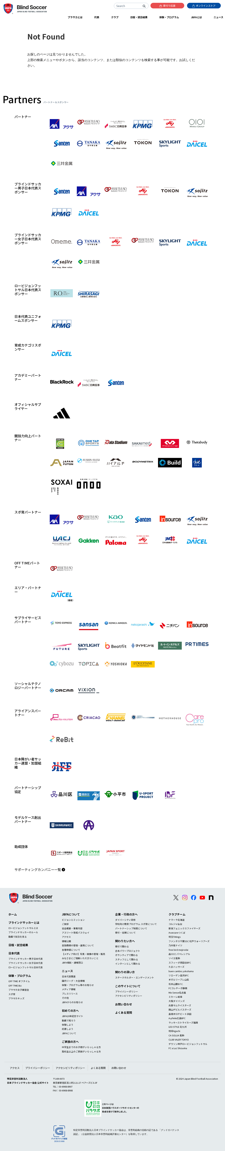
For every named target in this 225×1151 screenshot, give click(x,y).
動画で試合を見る (17, 936)
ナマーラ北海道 (177, 919)
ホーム (12, 914)
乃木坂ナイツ (175, 945)
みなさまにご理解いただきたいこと (80, 958)
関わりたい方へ (125, 941)
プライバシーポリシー (126, 991)
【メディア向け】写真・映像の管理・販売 (83, 954)
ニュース (67, 971)
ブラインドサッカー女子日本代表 (25, 963)
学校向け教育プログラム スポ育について (136, 924)
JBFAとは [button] (196, 17)
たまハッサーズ (176, 966)
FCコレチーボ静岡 (178, 988)
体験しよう (67, 1024)
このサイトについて (127, 986)
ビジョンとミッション (73, 919)
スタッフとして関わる (126, 959)
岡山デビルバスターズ (180, 1009)
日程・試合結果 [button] (138, 17)
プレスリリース (70, 993)
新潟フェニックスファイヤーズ (184, 928)
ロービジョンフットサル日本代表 (25, 967)
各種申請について (71, 949)
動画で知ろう (69, 1020)
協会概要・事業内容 (72, 928)
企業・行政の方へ (126, 914)
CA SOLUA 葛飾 (176, 1035)
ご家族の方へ (70, 1041)
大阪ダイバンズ (177, 1001)
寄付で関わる (122, 946)
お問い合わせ (123, 1004)
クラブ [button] (114, 17)
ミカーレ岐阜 (175, 996)
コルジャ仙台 (175, 924)
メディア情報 (68, 989)
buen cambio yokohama (181, 971)
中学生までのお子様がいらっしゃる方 (81, 1047)
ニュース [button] (218, 17)
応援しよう (67, 1029)
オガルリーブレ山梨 (179, 979)
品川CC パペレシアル (179, 954)
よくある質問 (123, 1012)
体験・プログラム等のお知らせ (78, 985)
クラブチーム (177, 914)
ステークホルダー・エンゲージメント (134, 977)
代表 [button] (96, 17)
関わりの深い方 (125, 972)
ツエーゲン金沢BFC (179, 975)
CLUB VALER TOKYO (179, 1039)
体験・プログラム (19, 976)
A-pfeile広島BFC (177, 1018)
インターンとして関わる (127, 963)
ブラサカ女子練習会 (18, 989)
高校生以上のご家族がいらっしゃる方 (81, 1051)
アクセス (66, 936)
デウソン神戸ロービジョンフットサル (188, 1044)
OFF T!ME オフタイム (19, 981)
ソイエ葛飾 (174, 958)
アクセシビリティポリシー (128, 995)
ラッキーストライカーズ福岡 (183, 1022)
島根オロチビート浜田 (180, 1014)
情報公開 (66, 941)
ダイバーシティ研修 (125, 919)
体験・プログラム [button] (169, 17)
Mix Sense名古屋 (177, 992)
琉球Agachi (174, 1031)
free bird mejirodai (178, 949)
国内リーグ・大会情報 (73, 980)
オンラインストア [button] (205, 5)
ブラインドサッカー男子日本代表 (25, 958)
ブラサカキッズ (16, 998)
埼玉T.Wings (175, 936)
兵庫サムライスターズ (180, 1005)
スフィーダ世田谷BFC (180, 962)
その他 (65, 997)
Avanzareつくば (177, 932)
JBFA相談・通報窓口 (72, 962)
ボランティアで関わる (126, 955)
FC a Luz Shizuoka (178, 1048)
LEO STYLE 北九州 (178, 1026)
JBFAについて (71, 914)
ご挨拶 (65, 924)
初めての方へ (70, 1010)
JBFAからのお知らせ (72, 1002)
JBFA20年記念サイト (72, 1016)
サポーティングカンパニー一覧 (38, 869)
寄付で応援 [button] (169, 5)
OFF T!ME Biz (15, 985)
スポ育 (11, 994)
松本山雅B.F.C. (176, 984)
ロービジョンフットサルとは (23, 928)
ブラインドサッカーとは (23, 922)
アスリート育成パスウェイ (75, 932)
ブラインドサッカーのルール (23, 932)
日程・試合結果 (18, 945)
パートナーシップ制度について (131, 928)
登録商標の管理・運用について (78, 945)
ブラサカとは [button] (75, 17)
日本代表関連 (69, 976)
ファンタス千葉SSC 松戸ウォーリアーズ (189, 941)
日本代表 (14, 953)
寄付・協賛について (125, 932)
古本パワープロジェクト (127, 950)
